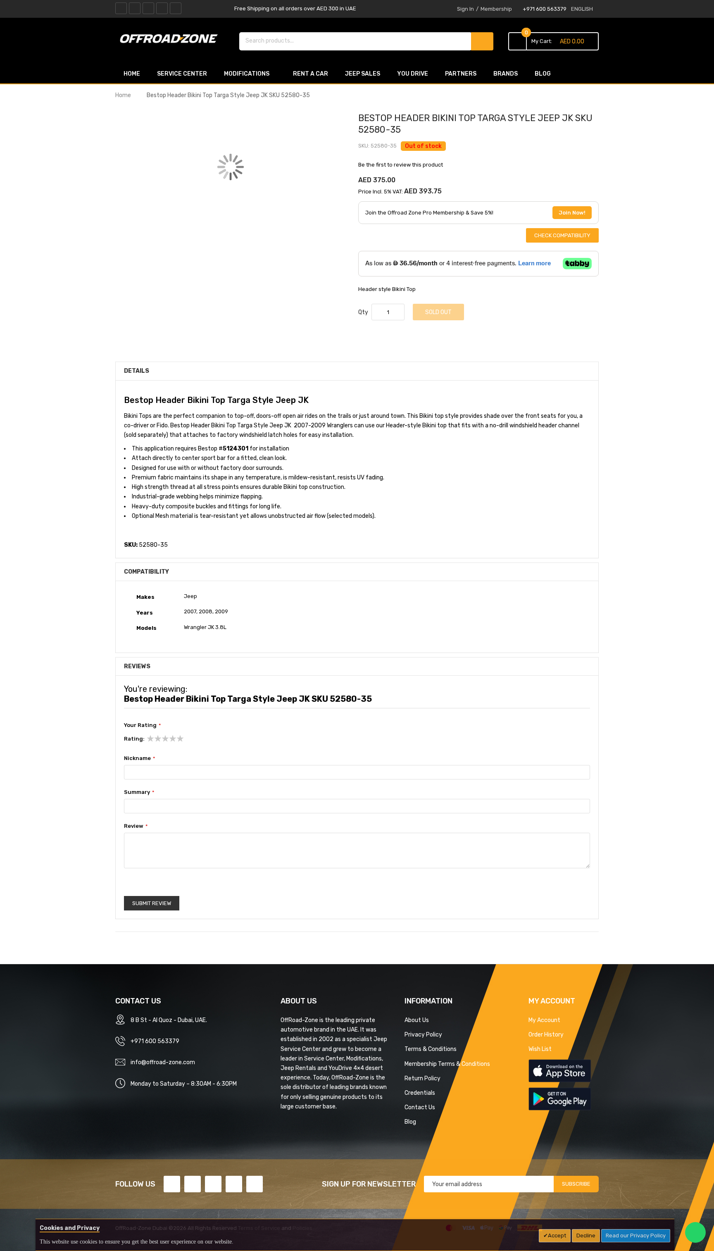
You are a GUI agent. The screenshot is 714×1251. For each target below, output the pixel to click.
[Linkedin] (148, 8)
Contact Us (420, 1107)
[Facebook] (121, 8)
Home (123, 95)
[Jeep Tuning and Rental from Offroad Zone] (171, 40)
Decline (585, 1235)
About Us (417, 1020)
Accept (557, 1235)
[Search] (482, 41)
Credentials (420, 1092)
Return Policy (422, 1078)
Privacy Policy (423, 1034)
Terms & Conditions (431, 1049)
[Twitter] (134, 8)
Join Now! (572, 213)
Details (136, 370)
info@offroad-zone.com (163, 1062)
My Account (544, 1020)
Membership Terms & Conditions (447, 1063)
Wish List (540, 1049)
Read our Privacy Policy (636, 1235)
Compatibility (146, 571)
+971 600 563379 (544, 9)
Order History (546, 1034)
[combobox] (355, 40)
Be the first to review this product (400, 165)
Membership (496, 9)
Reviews (137, 666)
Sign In (465, 9)
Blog (410, 1121)
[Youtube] (162, 8)
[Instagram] (175, 8)
